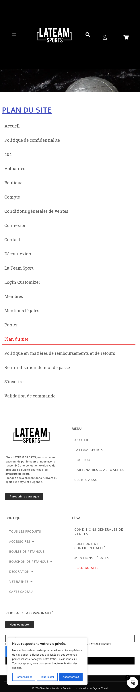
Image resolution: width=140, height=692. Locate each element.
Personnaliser (24, 676)
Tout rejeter (47, 676)
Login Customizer (22, 282)
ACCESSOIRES (19, 541)
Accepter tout (71, 676)
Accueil (12, 126)
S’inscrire (14, 381)
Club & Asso (86, 480)
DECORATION (19, 571)
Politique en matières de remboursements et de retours (59, 353)
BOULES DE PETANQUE (26, 551)
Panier (11, 325)
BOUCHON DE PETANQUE (28, 561)
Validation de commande (29, 396)
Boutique (13, 182)
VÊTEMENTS (19, 581)
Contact (12, 239)
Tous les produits (25, 531)
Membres (13, 296)
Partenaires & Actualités (99, 470)
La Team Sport (19, 268)
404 (8, 154)
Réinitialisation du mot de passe (37, 367)
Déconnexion (17, 253)
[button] (14, 35)
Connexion (15, 225)
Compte (12, 197)
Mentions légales (21, 310)
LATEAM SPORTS (89, 450)
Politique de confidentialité (32, 140)
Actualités (14, 168)
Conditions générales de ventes (36, 211)
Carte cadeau (21, 591)
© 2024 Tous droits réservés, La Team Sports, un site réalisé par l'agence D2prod (70, 688)
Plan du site (16, 339)
